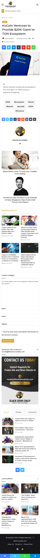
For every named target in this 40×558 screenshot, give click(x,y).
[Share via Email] (30, 119)
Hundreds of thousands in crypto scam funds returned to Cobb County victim (25, 458)
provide (21, 106)
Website (4, 324)
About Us (11, 544)
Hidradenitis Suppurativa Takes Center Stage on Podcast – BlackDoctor (24, 439)
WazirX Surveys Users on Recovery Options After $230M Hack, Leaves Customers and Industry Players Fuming (29, 232)
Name (4, 308)
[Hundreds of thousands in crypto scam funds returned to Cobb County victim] (7, 459)
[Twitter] (7, 119)
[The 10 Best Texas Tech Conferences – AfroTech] (7, 431)
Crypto (11, 17)
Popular (18, 412)
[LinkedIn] (11, 119)
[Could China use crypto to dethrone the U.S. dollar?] (7, 421)
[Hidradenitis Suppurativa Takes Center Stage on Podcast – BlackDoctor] (7, 440)
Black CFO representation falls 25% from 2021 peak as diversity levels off (25, 449)
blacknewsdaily (9, 38)
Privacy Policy (28, 544)
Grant (31, 102)
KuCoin (10, 106)
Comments (32, 412)
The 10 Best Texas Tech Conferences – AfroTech (24, 429)
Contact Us (18, 544)
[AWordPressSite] (10, 4)
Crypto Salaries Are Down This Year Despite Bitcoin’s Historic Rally (9, 230)
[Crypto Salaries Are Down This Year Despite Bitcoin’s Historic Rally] (10, 221)
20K (8, 102)
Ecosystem (19, 102)
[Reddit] (22, 119)
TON (31, 106)
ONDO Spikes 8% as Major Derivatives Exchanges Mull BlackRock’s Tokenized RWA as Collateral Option (28, 260)
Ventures (20, 111)
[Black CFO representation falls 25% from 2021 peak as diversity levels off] (7, 450)
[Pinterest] (19, 119)
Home (5, 17)
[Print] (34, 119)
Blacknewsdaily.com (20, 541)
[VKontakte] (26, 119)
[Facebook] (3, 119)
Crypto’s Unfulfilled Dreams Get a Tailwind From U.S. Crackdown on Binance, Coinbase (10, 258)
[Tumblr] (15, 119)
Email (4, 316)
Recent (6, 412)
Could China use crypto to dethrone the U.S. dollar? (25, 420)
